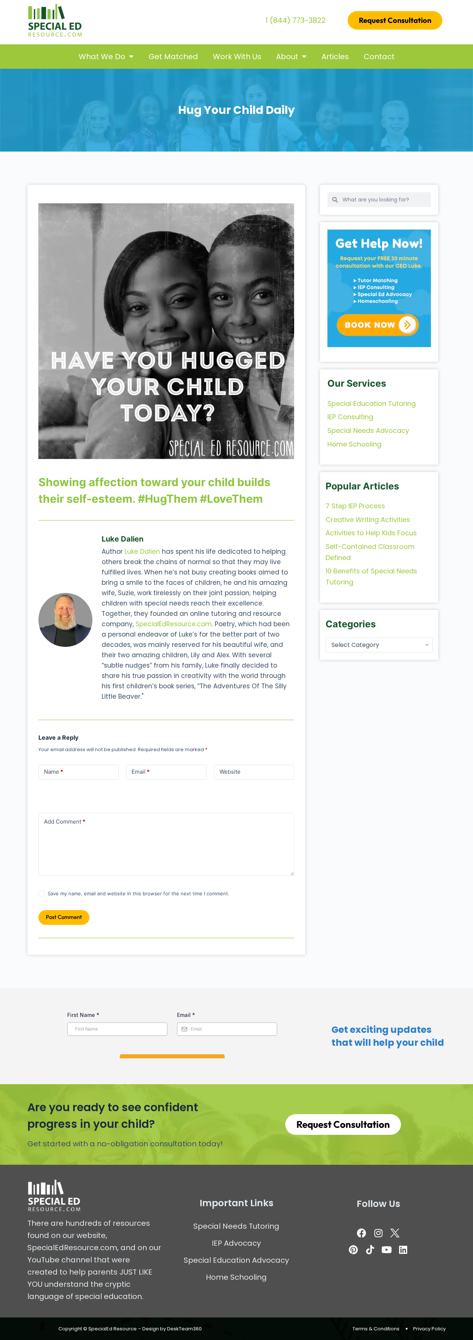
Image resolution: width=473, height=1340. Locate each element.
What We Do (102, 56)
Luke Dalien (142, 551)
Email (141, 771)
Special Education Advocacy (236, 1260)
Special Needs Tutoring (236, 1226)
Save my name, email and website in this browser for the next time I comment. (138, 893)
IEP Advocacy (236, 1243)
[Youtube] (386, 1249)
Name (53, 771)
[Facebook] (361, 1232)
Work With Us (237, 56)
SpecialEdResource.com (174, 624)
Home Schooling (236, 1277)
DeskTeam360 (184, 1328)
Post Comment (64, 916)
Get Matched (173, 56)
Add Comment (64, 821)
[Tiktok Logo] (370, 1249)
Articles (335, 56)
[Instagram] (378, 1232)
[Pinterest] (353, 1249)
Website (230, 771)
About (287, 56)
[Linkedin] (403, 1249)
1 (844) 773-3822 (295, 20)
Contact (379, 56)
